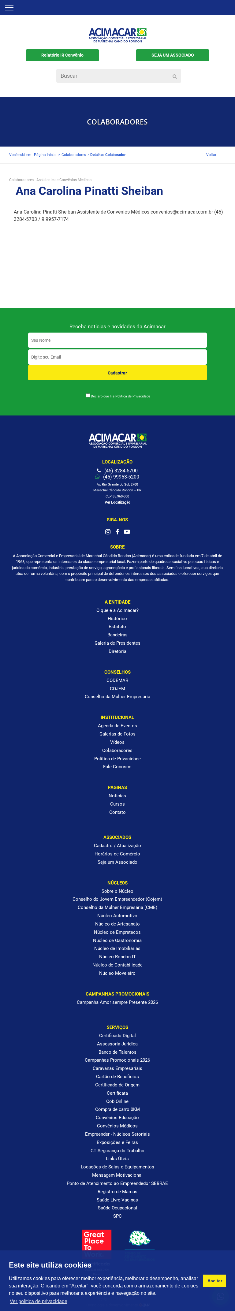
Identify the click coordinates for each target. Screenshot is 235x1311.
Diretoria (117, 651)
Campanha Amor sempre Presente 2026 (117, 1002)
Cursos (117, 804)
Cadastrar (117, 373)
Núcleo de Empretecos (117, 932)
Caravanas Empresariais (117, 1068)
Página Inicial (45, 155)
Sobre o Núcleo (117, 891)
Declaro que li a (120, 396)
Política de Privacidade (132, 396)
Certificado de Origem (117, 1085)
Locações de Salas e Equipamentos (117, 1167)
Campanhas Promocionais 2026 (117, 1060)
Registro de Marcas (117, 1191)
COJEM (117, 688)
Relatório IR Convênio (62, 55)
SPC (117, 1216)
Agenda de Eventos (117, 725)
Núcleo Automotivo (117, 915)
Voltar (211, 155)
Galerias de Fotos (117, 734)
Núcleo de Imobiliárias (117, 948)
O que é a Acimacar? (117, 610)
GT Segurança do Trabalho (117, 1150)
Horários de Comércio (117, 854)
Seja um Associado (117, 862)
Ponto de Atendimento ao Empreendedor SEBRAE (117, 1183)
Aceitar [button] (214, 1280)
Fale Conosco (117, 766)
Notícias (117, 796)
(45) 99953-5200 (120, 477)
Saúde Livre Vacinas (117, 1200)
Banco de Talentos (117, 1052)
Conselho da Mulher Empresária (117, 696)
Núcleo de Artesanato (117, 924)
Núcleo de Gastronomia (117, 940)
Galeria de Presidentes (117, 643)
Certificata (117, 1093)
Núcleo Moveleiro (117, 973)
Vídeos (117, 742)
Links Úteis (117, 1158)
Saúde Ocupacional (117, 1208)
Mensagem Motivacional (117, 1175)
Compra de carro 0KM (117, 1109)
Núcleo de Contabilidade (117, 965)
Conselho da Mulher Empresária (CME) (117, 907)
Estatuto (117, 626)
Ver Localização (117, 502)
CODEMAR (117, 680)
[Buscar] (175, 76)
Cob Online (117, 1101)
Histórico (117, 618)
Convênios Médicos (117, 1126)
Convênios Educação (117, 1117)
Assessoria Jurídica (117, 1044)
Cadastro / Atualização (117, 845)
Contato (117, 812)
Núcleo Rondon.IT (117, 956)
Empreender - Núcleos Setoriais (117, 1134)
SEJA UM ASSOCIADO (172, 55)
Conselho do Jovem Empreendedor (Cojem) (117, 899)
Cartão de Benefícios (117, 1076)
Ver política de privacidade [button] (38, 1301)
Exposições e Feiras (117, 1142)
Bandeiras (117, 635)
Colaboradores (74, 155)
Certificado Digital (117, 1035)
